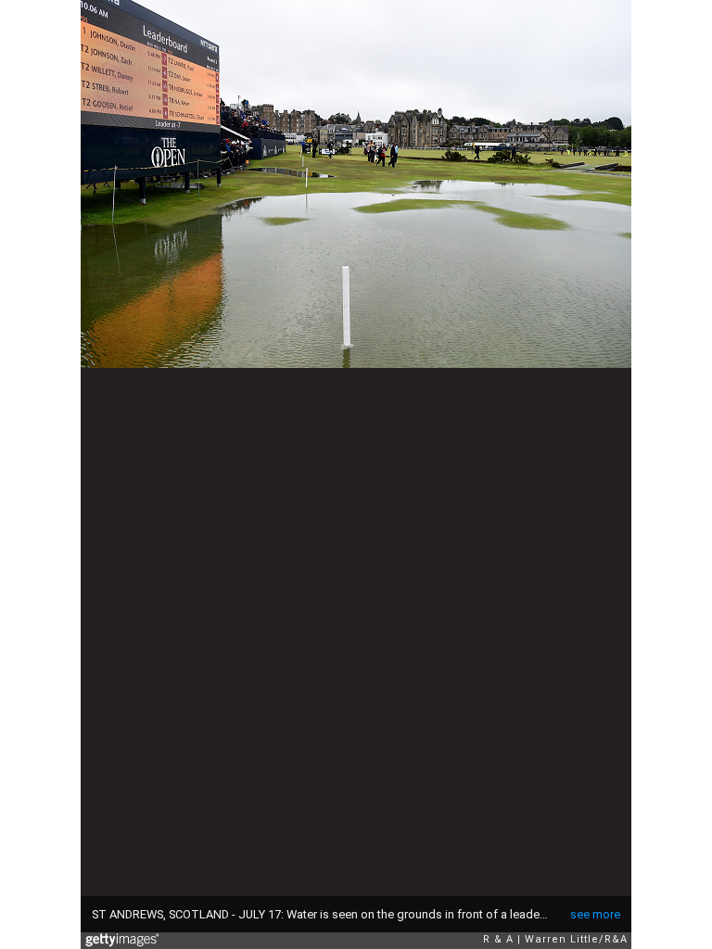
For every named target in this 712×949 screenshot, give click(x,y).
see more (595, 914)
